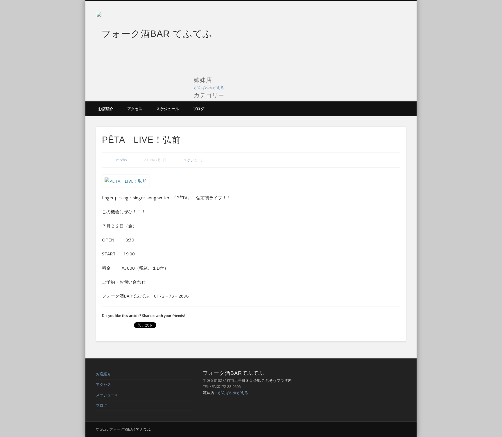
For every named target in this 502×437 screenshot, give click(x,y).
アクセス (134, 108)
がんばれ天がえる (209, 87)
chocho (121, 159)
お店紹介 (105, 108)
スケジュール (167, 108)
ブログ (198, 108)
